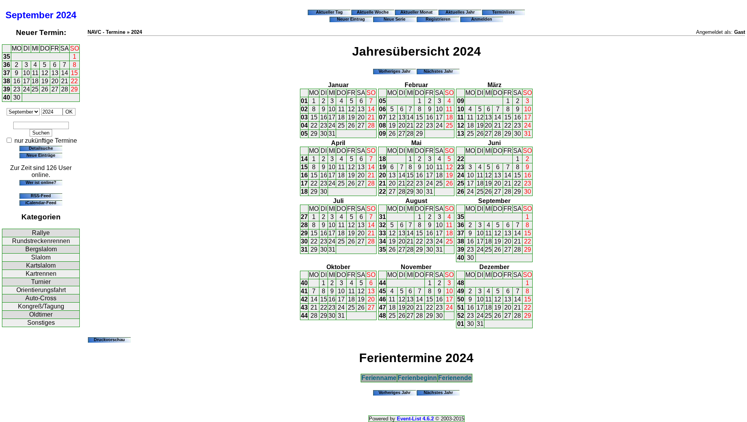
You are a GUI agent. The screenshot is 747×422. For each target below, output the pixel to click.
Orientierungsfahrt (41, 290)
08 (382, 125)
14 (64, 73)
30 (16, 97)
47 (382, 307)
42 (304, 299)
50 (460, 299)
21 (64, 81)
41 (304, 291)
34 (382, 241)
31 (331, 133)
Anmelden (481, 19)
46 (382, 299)
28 (64, 89)
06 (382, 109)
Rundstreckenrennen (41, 241)
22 (74, 81)
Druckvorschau (109, 339)
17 (26, 81)
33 (382, 233)
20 (54, 81)
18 (35, 81)
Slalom (41, 257)
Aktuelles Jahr (460, 12)
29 (74, 89)
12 (44, 73)
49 (460, 291)
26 (44, 89)
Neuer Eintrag (351, 19)
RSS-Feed (41, 195)
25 (35, 89)
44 (304, 315)
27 (54, 89)
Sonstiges (41, 322)
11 (35, 73)
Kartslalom (41, 265)
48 (382, 315)
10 (26, 73)
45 (382, 291)
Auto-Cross (40, 298)
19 (44, 81)
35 (6, 56)
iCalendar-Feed (40, 202)
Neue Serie (394, 19)
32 (382, 225)
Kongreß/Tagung (41, 306)
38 (6, 81)
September (29, 15)
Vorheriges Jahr (394, 71)
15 (74, 73)
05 (304, 133)
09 (382, 133)
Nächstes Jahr (438, 71)
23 (16, 89)
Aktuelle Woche (373, 12)
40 (6, 97)
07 (382, 117)
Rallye (41, 232)
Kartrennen (41, 273)
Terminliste (503, 12)
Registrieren (438, 19)
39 (6, 89)
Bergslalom (41, 249)
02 (304, 109)
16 (16, 81)
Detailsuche (41, 148)
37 (6, 73)
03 (304, 117)
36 (6, 64)
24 (26, 89)
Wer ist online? (41, 182)
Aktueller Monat (416, 12)
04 (304, 125)
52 (460, 315)
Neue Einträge (40, 155)
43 (304, 307)
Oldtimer (41, 314)
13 (54, 73)
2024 (66, 15)
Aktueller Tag (329, 12)
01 (304, 101)
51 (460, 307)
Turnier (41, 281)
